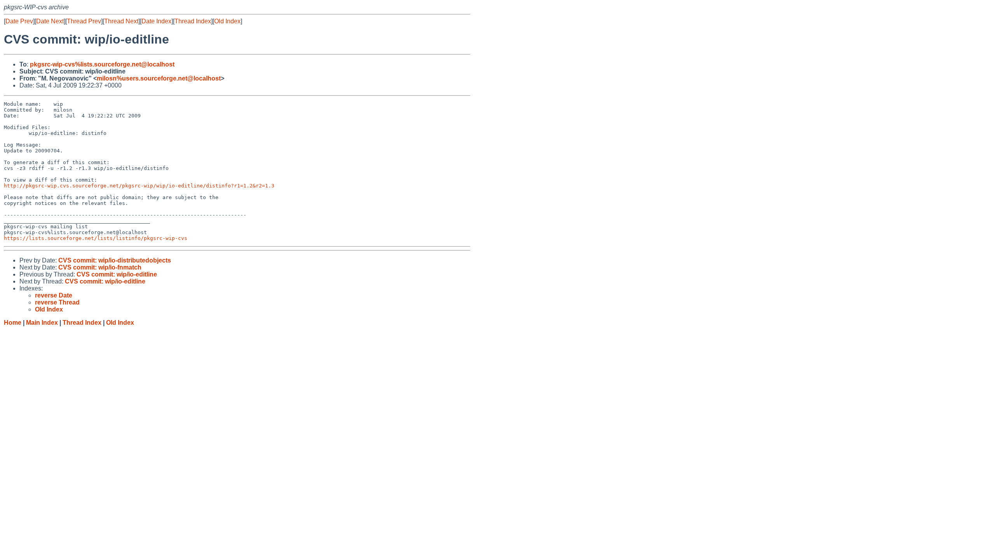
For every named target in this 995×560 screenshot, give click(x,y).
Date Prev (19, 21)
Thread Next (121, 21)
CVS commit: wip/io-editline (117, 274)
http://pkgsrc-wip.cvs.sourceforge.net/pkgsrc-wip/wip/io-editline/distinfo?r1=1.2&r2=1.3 (139, 186)
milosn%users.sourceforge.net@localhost (159, 78)
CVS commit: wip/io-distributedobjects (114, 260)
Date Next (50, 21)
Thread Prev (84, 21)
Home (12, 322)
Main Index (42, 322)
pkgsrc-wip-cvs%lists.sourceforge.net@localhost (102, 64)
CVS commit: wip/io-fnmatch (99, 267)
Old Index (227, 21)
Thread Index (193, 21)
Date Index (156, 21)
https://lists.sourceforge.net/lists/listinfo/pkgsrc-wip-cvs (95, 238)
